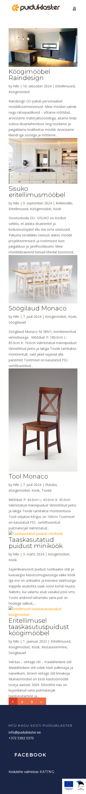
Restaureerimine (54, 647)
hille (16, 86)
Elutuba (51, 484)
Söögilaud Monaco (37, 308)
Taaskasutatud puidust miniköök (36, 543)
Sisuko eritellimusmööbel (37, 192)
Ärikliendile (64, 203)
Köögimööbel (19, 92)
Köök (57, 209)
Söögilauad (17, 322)
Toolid (46, 490)
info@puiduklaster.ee (25, 732)
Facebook (30, 755)
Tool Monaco (28, 476)
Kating (47, 772)
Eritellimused (65, 86)
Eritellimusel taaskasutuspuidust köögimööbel (39, 627)
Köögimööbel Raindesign (29, 75)
